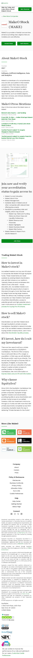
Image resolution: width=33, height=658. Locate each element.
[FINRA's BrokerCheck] (6, 632)
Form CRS (16, 491)
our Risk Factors (21, 532)
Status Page (16, 506)
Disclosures (16, 480)
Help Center (16, 501)
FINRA (19, 543)
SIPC (22, 543)
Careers (16, 470)
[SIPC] (5, 637)
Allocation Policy (16, 488)
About (16, 467)
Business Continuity (16, 483)
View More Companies (10, 16)
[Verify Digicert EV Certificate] (5, 626)
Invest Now (9, 43)
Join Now (17, 241)
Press (16, 473)
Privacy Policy (16, 485)
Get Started (25, 9)
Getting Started (16, 504)
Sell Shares (24, 43)
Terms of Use (25, 593)
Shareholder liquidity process (19, 333)
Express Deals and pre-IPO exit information (16, 374)
